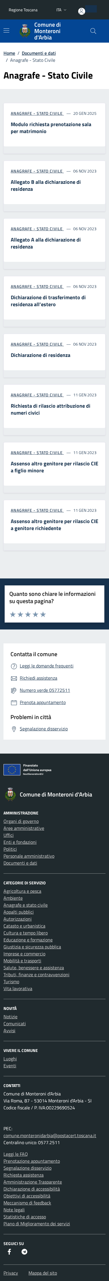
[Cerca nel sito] (93, 31)
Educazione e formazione (28, 939)
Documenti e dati (20, 862)
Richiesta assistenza (23, 1174)
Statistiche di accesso (24, 1216)
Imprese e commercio (24, 953)
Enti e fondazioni (20, 842)
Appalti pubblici (18, 911)
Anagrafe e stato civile (25, 904)
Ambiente (13, 897)
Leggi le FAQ (15, 1154)
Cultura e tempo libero (25, 932)
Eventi (9, 1065)
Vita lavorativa (17, 988)
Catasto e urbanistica (24, 925)
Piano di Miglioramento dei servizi (36, 1223)
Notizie (10, 1016)
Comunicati (14, 1023)
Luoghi (10, 1058)
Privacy (10, 1272)
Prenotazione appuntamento (31, 1160)
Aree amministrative (23, 828)
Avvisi (9, 1030)
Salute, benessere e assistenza (33, 967)
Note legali (14, 1209)
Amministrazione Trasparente (32, 1181)
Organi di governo (21, 821)
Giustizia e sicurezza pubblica (32, 946)
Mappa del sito (42, 1272)
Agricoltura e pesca (22, 891)
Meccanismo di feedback (27, 1202)
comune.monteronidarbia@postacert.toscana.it (49, 1135)
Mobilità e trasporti (22, 960)
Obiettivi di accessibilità (26, 1195)
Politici (10, 848)
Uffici (8, 835)
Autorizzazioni (17, 918)
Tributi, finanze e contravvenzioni (36, 974)
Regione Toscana (23, 10)
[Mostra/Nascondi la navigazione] (6, 30)
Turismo (11, 981)
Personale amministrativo (28, 855)
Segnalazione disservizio (27, 1167)
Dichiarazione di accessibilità (31, 1188)
